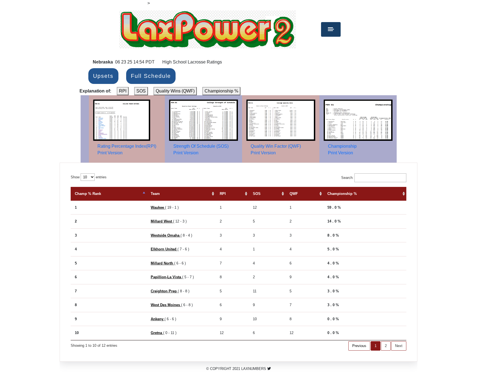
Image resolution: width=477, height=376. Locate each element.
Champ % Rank (88, 194)
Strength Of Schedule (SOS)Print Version (201, 149)
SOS (141, 91)
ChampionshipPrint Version (342, 149)
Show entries (89, 177)
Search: (347, 178)
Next (398, 346)
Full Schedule (151, 76)
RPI (122, 91)
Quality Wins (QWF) (175, 91)
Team (155, 194)
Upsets (103, 76)
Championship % (221, 91)
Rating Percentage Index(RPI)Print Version (126, 149)
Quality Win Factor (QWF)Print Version (276, 149)
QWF (294, 194)
